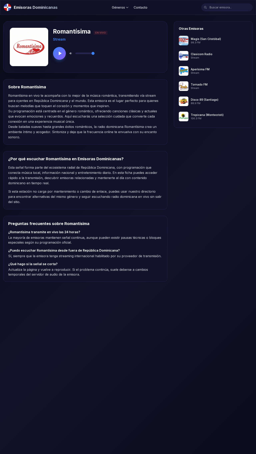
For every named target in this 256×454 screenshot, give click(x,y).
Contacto (140, 7)
